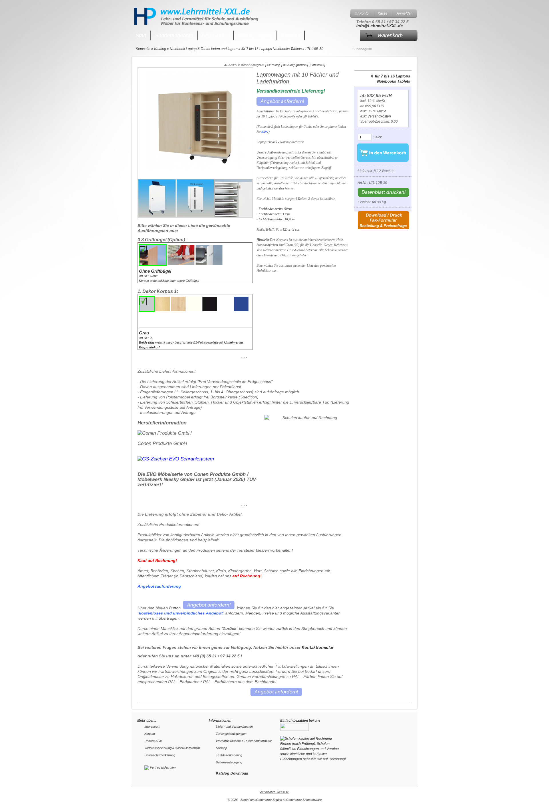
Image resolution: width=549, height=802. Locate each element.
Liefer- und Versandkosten (234, 726)
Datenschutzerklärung (159, 755)
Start (141, 35)
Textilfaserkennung (229, 755)
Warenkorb (390, 35)
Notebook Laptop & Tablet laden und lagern (204, 49)
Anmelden (405, 13)
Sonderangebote (174, 35)
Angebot (290, 35)
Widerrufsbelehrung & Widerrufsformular (172, 748)
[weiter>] (302, 65)
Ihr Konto (362, 13)
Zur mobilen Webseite (274, 791)
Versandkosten (379, 116)
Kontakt (149, 733)
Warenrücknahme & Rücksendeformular (244, 741)
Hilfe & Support (255, 35)
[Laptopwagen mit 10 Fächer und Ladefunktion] (195, 169)
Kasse (382, 13)
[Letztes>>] (317, 65)
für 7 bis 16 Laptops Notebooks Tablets (271, 49)
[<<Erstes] (272, 65)
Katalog (160, 49)
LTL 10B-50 (314, 49)
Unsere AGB (153, 741)
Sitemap (221, 748)
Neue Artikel (215, 35)
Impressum (152, 726)
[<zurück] (288, 65)
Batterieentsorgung (229, 762)
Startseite (143, 49)
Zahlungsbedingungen (231, 733)
